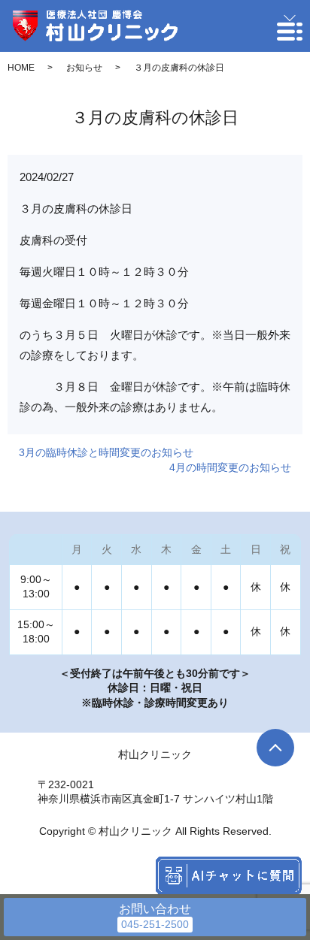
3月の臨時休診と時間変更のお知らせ (106, 452)
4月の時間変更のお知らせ (230, 467)
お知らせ (84, 67)
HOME (21, 67)
